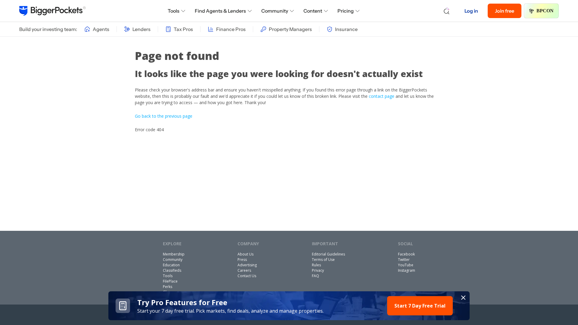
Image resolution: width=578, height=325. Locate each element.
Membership (174, 254)
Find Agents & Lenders (220, 11)
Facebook (406, 254)
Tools (173, 11)
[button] (289, 305)
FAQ (315, 275)
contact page (381, 96)
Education (171, 265)
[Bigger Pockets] (52, 11)
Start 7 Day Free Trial (420, 305)
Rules (316, 265)
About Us (245, 254)
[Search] (446, 11)
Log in (471, 11)
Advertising (247, 265)
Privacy (318, 270)
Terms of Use (323, 259)
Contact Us (247, 275)
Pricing (345, 11)
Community (274, 11)
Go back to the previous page (163, 116)
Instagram (406, 270)
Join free (504, 11)
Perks (167, 286)
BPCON (545, 10)
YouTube (405, 265)
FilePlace (170, 281)
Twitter (404, 259)
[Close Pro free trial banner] (463, 297)
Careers (244, 270)
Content (312, 11)
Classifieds (172, 270)
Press (242, 259)
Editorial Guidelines (328, 254)
